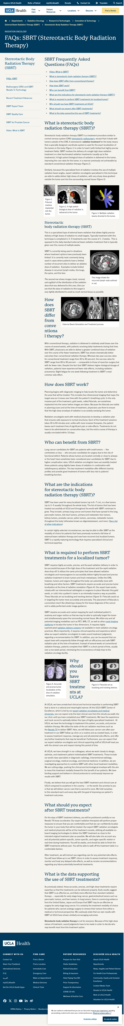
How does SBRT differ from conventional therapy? (71, 81)
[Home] (6, 20)
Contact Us (85, 3)
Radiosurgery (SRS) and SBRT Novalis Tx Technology (19, 88)
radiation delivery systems (69, 627)
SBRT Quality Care (14, 114)
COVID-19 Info (69, 991)
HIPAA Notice (15, 1009)
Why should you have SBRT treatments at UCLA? (71, 104)
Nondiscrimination (45, 1009)
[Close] (118, 1007)
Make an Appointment (42, 978)
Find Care (33, 10)
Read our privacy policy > (102, 1013)
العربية (5, 978)
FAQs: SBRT (11, 78)
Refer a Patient (34, 3)
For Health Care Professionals (105, 973)
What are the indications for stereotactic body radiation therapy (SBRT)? (82, 94)
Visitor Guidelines (70, 964)
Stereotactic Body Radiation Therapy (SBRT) (64, 24)
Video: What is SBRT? (59, 71)
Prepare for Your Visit (71, 959)
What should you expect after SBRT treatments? (71, 108)
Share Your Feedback (11, 964)
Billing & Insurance (70, 973)
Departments (17, 20)
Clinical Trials (38, 987)
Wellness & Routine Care (73, 996)
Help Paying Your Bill (71, 978)
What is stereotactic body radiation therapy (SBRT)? (73, 76)
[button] (13, 3)
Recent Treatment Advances (19, 98)
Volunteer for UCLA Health (104, 999)
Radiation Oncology (35, 20)
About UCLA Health (101, 959)
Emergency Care (39, 973)
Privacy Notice (30, 1009)
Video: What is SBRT (15, 130)
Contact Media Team (101, 985)
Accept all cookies (110, 1019)
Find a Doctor (110, 10)
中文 (5, 973)
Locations (72, 10)
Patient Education (70, 968)
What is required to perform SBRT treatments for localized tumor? (78, 99)
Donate (68, 3)
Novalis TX (53, 729)
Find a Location (39, 964)
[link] (5, 1001)
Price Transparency (71, 982)
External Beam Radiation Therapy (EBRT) (22, 24)
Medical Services (40, 982)
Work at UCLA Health (102, 995)
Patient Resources (50, 10)
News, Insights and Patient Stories (107, 968)
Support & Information (72, 987)
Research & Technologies (59, 20)
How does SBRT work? (59, 85)
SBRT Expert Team (14, 106)
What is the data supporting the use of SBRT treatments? (75, 113)
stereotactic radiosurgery (83, 138)
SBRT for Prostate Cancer (18, 122)
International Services (11, 968)
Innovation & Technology (85, 20)
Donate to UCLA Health (102, 990)
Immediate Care (39, 968)
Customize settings (90, 1019)
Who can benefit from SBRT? (62, 90)
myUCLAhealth (52, 3)
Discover (89, 10)
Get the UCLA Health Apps (13, 987)
